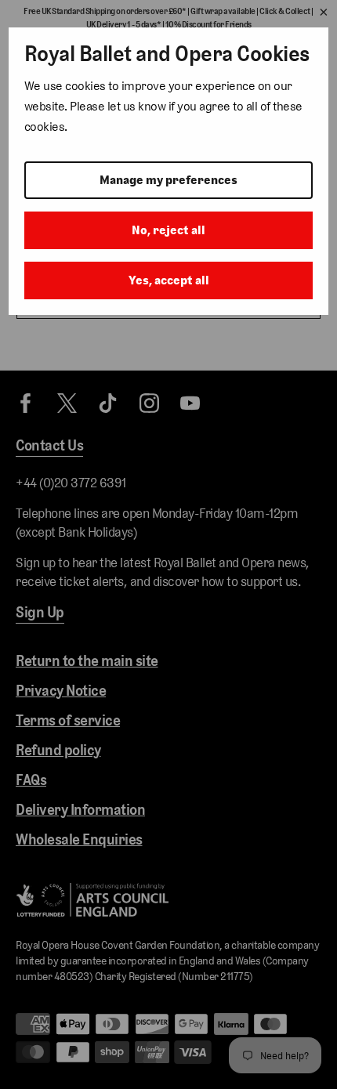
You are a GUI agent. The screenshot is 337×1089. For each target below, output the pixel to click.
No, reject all (168, 230)
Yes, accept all (169, 280)
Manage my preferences (168, 179)
